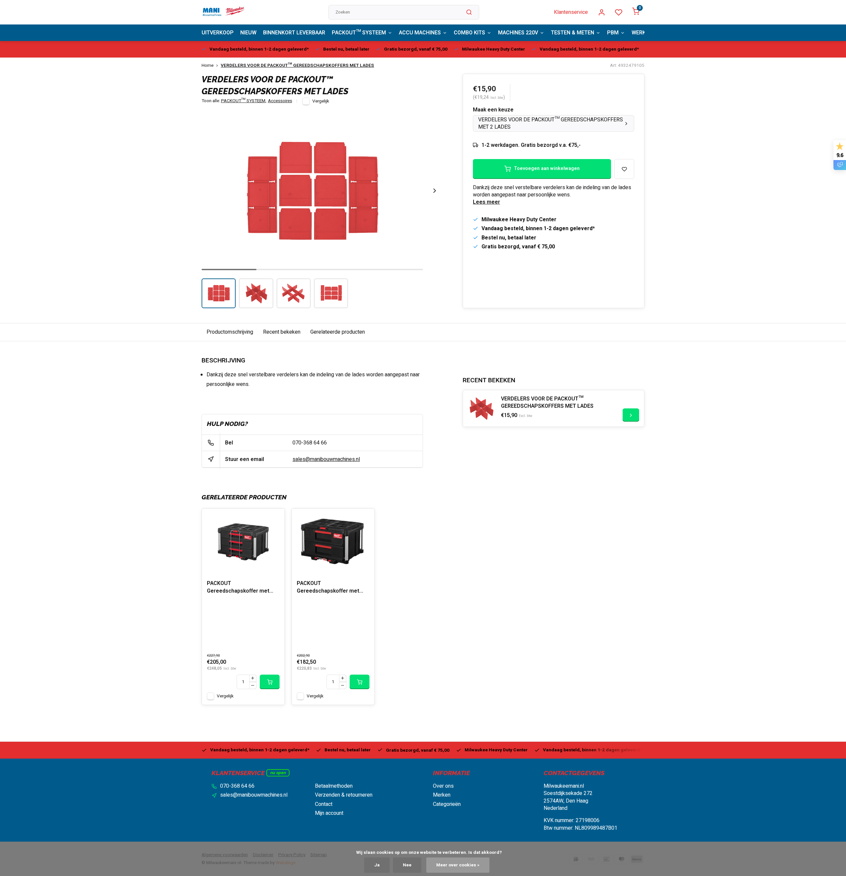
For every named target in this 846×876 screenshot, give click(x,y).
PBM (613, 33)
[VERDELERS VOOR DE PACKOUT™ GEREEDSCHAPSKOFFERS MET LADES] (481, 408)
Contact (323, 804)
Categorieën (447, 804)
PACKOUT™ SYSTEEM (359, 33)
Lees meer (486, 202)
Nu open (278, 772)
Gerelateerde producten (337, 332)
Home (207, 66)
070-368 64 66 (309, 443)
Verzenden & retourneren (343, 795)
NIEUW (248, 33)
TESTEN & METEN (572, 33)
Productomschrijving (230, 332)
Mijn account (329, 813)
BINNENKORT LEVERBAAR (294, 33)
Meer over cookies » (458, 865)
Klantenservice (571, 12)
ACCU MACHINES (420, 33)
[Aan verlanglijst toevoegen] (274, 518)
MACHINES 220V (518, 33)
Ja (377, 865)
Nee (407, 865)
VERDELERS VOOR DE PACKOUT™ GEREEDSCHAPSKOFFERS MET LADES (297, 66)
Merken (441, 795)
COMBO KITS (469, 33)
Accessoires (280, 101)
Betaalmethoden (334, 786)
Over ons (443, 786)
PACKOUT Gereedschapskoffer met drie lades (238, 588)
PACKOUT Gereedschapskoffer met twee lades (328, 588)
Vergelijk (320, 101)
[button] (434, 191)
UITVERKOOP (218, 33)
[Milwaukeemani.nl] (223, 12)
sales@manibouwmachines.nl (326, 459)
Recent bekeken (281, 332)
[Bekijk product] (270, 682)
